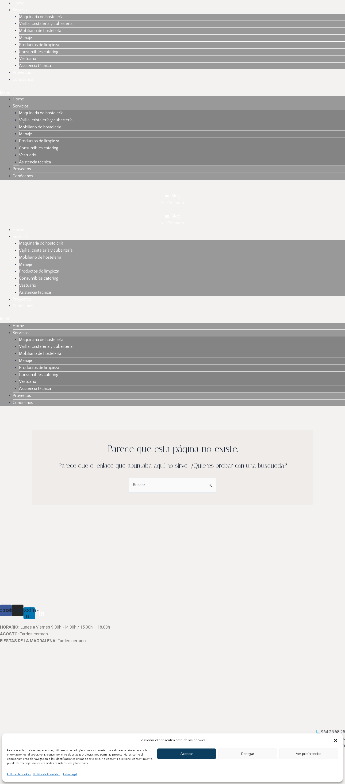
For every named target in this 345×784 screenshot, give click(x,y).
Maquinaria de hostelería (41, 17)
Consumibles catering (38, 52)
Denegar (247, 754)
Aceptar (186, 754)
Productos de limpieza (39, 45)
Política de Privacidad (46, 774)
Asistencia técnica (35, 65)
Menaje (25, 38)
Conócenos (23, 79)
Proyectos (22, 72)
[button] (335, 740)
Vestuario (27, 58)
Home (18, 3)
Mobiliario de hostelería (40, 30)
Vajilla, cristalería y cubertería (46, 23)
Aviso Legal (70, 774)
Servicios (21, 10)
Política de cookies (19, 774)
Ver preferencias (308, 754)
